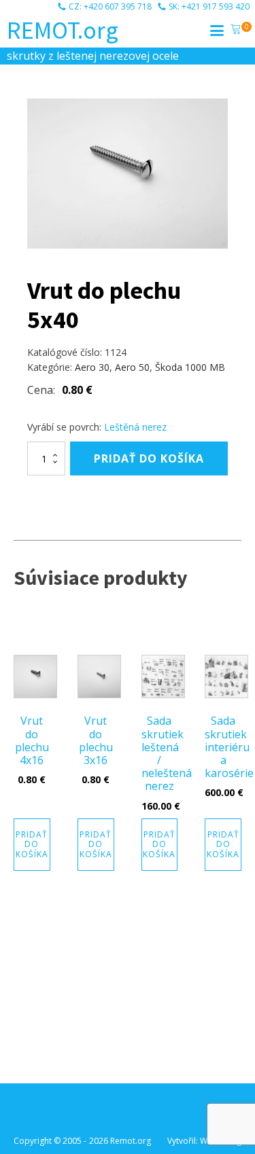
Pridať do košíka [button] (32, 844)
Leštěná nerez (135, 426)
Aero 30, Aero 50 (112, 367)
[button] (236, 30)
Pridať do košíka (149, 458)
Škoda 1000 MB (190, 367)
